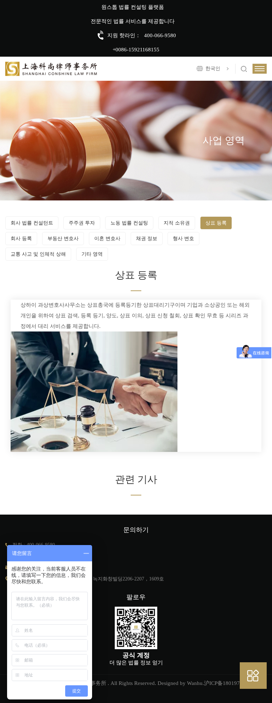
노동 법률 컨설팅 (129, 223)
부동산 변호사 (63, 238)
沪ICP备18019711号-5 (229, 683)
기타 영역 (92, 254)
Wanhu (195, 683)
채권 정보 (146, 238)
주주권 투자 (82, 223)
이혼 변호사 (107, 238)
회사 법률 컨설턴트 (32, 223)
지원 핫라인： (124, 35)
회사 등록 (21, 238)
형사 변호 (183, 238)
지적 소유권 (177, 223)
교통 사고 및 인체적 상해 (38, 254)
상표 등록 (216, 223)
